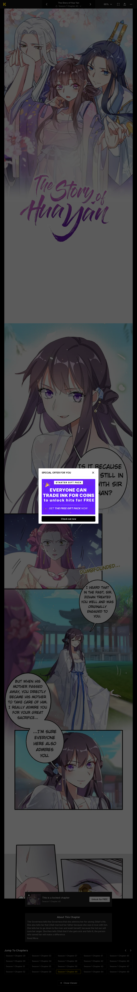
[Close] (93, 473)
